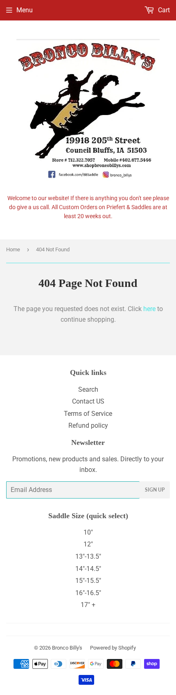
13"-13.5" (88, 556)
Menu (24, 10)
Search (88, 389)
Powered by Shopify (113, 648)
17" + (88, 605)
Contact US (88, 401)
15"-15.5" (88, 580)
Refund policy (88, 425)
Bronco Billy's (67, 648)
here (149, 309)
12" (88, 544)
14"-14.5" (88, 569)
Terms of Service (88, 413)
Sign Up (155, 490)
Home (13, 249)
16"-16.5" (88, 593)
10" (88, 532)
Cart (163, 10)
